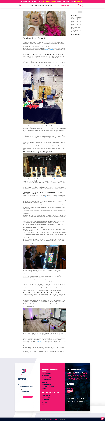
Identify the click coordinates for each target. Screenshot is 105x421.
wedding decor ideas (41, 39)
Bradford (81, 377)
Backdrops (44, 388)
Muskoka (68, 378)
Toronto (85, 372)
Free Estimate (79, 1)
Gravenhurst (77, 377)
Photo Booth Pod (45, 375)
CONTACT (80, 5)
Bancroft (73, 377)
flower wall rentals (28, 206)
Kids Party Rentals (46, 397)
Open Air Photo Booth (46, 374)
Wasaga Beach (81, 380)
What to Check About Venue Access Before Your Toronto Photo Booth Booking (76, 18)
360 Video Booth (45, 383)
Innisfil (83, 375)
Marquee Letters (45, 399)
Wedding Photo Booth (46, 385)
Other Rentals (45, 5)
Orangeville (73, 378)
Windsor (71, 380)
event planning (31, 39)
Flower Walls (44, 403)
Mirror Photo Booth (46, 381)
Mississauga (69, 374)
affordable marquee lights (51, 178)
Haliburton (85, 377)
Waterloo (79, 374)
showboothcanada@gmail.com (26, 386)
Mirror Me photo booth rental (60, 235)
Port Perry (82, 378)
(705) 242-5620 (65, 5)
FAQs (51, 5)
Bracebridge (74, 375)
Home (32, 5)
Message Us (27, 396)
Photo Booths (37, 5)
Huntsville (79, 375)
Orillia (74, 380)
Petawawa (77, 378)
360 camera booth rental (39, 341)
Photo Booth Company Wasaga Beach (35, 38)
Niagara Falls (74, 374)
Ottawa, (77, 380)
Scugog (86, 378)
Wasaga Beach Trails (49, 49)
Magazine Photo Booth (46, 379)
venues (35, 39)
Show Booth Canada (53, 419)
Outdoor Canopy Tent (46, 395)
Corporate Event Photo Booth (48, 386)
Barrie (84, 374)
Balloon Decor (45, 401)
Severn (68, 380)
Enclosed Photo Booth (46, 377)
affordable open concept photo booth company (52, 196)
